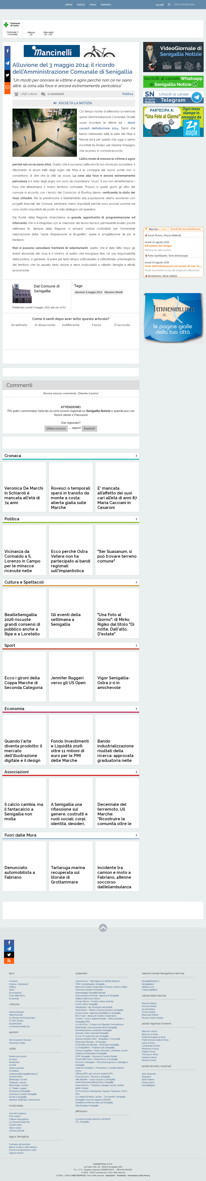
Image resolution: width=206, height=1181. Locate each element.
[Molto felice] (122, 335)
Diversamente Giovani (20, 1040)
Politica (128, 94)
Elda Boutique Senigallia (86, 1105)
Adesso (31, 33)
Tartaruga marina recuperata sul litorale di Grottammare (68, 874)
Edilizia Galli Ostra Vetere (87, 998)
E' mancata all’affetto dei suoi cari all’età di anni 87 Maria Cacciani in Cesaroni (117, 498)
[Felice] (96, 335)
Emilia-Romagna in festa (153, 1037)
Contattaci (14, 1071)
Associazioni (15, 992)
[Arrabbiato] (19, 335)
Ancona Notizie (149, 1006)
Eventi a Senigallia (18, 1097)
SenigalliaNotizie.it (150, 981)
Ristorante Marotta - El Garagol (90, 1042)
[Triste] (45, 335)
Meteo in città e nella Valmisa (23, 1147)
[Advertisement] (173, 166)
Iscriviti (12, 1065)
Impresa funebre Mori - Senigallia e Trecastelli (97, 1039)
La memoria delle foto (19, 1026)
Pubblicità (121, 1175)
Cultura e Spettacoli (18, 984)
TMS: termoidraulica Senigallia (90, 984)
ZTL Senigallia (82, 1122)
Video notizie (15, 1128)
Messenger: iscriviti (18, 1085)
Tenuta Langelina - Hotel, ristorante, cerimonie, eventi (101, 1050)
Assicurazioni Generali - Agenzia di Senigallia (97, 995)
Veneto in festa (149, 1060)
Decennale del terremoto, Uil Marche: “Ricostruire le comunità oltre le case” (114, 816)
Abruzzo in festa (150, 1034)
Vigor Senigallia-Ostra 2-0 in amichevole (113, 683)
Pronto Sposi (148, 1082)
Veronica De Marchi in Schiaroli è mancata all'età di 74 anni (23, 495)
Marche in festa (149, 1031)
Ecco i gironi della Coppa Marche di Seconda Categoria (23, 683)
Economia (14, 998)
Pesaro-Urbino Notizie (152, 1018)
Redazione (14, 1062)
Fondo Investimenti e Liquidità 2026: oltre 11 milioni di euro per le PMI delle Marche (70, 751)
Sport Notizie (148, 1079)
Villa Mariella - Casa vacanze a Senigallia (95, 1079)
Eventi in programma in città (22, 1150)
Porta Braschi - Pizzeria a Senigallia (92, 1076)
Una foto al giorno (17, 1113)
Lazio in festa (148, 1043)
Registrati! (89, 428)
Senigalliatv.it (148, 984)
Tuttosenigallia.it (149, 989)
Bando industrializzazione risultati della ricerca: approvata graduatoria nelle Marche (115, 753)
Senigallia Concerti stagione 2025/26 (93, 1099)
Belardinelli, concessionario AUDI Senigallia (96, 1027)
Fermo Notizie (149, 1012)
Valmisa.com (148, 987)
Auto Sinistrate (149, 1074)
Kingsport (146, 1076)
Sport (11, 989)
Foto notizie (14, 1116)
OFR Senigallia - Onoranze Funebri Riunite (96, 1056)
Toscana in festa (150, 1054)
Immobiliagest (148, 1085)
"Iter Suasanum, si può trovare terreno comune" (117, 556)
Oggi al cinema (16, 1153)
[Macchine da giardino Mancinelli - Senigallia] (71, 56)
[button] (159, 4)
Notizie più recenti (17, 1056)
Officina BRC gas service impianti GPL (94, 1073)
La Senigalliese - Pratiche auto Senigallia (94, 1047)
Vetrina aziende (16, 1068)
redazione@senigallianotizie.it (23, 1074)
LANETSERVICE (78, 1175)
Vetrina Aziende (16, 1012)
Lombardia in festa (151, 1045)
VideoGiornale (16, 1015)
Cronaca (13, 981)
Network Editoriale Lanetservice (24, 1099)
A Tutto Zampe (16, 1020)
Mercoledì (48, 33)
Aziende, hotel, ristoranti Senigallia (91, 1033)
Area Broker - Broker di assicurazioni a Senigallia (99, 1010)
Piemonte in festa (150, 1049)
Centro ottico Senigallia (86, 1004)
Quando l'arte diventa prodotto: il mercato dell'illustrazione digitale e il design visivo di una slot (23, 753)
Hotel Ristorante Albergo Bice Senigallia (94, 1082)
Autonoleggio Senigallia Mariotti (90, 992)
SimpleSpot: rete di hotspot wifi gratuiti (93, 1007)
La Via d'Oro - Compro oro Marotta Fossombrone (99, 1024)
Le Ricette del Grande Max (22, 1018)
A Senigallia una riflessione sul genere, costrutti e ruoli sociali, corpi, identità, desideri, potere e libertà (69, 816)
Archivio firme (15, 1076)
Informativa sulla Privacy (139, 1175)
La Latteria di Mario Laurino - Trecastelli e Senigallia (100, 1096)
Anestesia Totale (17, 1043)
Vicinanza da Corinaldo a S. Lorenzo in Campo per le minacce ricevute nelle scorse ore (22, 563)
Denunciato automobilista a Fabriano (19, 872)
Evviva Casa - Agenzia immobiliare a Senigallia (98, 1013)
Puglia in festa (148, 1051)
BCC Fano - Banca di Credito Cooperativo (95, 1016)
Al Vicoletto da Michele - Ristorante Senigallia (97, 1044)
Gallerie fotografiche (19, 1119)
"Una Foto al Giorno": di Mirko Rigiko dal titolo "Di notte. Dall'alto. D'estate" (115, 624)
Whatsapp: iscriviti (18, 1079)
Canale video (15, 1125)
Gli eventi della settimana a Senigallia (66, 619)
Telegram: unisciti (17, 1082)
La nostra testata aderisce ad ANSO (93, 1119)
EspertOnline (15, 1023)
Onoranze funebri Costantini (89, 989)
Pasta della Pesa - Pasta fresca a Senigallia (96, 1059)
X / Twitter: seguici (18, 1088)
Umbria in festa (149, 1057)
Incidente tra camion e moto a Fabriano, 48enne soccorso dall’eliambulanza (114, 877)
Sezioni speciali (16, 1130)
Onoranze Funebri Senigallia (23, 1094)
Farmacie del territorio (19, 1144)
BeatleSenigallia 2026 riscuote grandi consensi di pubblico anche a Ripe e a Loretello (22, 624)
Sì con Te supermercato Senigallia (92, 1036)
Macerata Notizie (150, 1015)
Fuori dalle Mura (17, 995)
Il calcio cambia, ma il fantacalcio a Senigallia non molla (23, 811)
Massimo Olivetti (114, 292)
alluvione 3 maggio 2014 (88, 292)
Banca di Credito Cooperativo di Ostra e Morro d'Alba (101, 987)
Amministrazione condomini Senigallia (93, 1030)
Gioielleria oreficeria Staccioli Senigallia (94, 1102)
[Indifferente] (70, 335)
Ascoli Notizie (148, 1009)
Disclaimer (110, 1175)
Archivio (13, 1059)
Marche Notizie (149, 1003)
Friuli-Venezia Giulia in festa (155, 1040)
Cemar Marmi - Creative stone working (94, 1001)
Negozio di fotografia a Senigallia (91, 1053)
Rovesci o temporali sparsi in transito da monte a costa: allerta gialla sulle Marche (70, 498)
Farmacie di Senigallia (19, 1091)
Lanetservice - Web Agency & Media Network (97, 981)
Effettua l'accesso (56, 428)
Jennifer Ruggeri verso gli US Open (68, 680)
